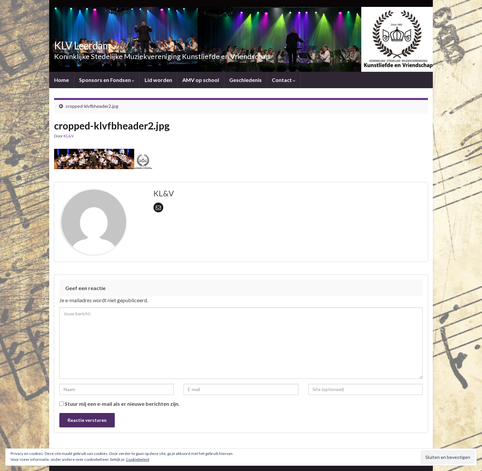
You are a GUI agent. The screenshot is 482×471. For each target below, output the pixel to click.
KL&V (69, 135)
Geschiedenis (245, 80)
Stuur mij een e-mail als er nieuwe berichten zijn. (122, 404)
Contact (282, 80)
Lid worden (158, 80)
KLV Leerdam (82, 45)
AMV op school (200, 80)
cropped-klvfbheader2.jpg (92, 106)
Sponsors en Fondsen (105, 80)
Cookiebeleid (137, 459)
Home (61, 80)
